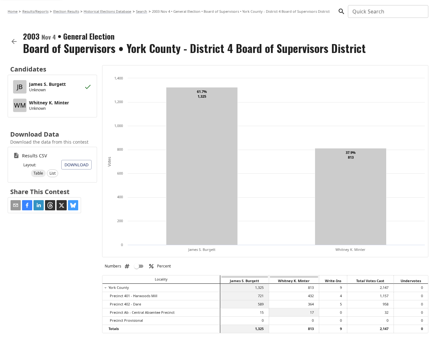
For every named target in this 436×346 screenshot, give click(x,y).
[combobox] (387, 11)
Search (141, 11)
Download (76, 165)
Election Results (66, 11)
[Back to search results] (14, 41)
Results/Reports (35, 11)
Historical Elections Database (107, 11)
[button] (38, 173)
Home (13, 11)
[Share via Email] (16, 205)
